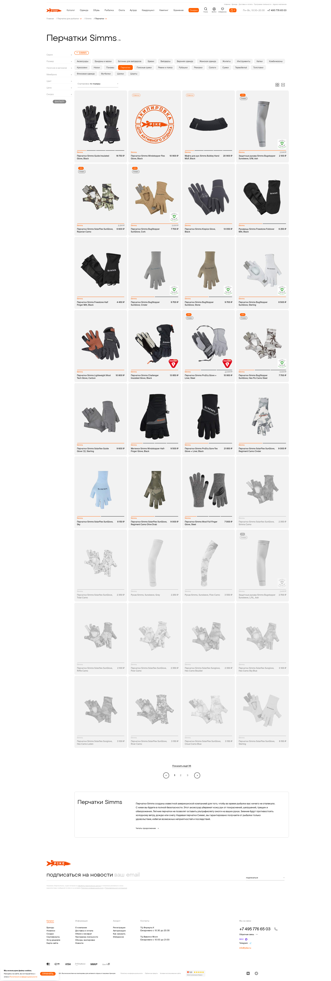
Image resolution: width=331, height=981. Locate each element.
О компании (81, 927)
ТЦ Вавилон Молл (149, 937)
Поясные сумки (144, 67)
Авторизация (119, 931)
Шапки (120, 74)
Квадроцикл (148, 10)
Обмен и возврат (83, 934)
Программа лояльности (262, 4)
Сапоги (212, 67)
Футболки (106, 74)
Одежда (84, 10)
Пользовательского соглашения (116, 888)
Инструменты (243, 61)
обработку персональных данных (89, 885)
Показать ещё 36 (181, 766)
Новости (79, 943)
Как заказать (119, 934)
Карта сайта (52, 943)
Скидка (243, 98)
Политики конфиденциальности (92, 888)
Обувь (96, 10)
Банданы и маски (103, 61)
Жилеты (227, 61)
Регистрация (119, 927)
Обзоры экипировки (85, 940)
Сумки (226, 67)
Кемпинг (163, 10)
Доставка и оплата (246, 4)
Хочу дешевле (53, 940)
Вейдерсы (165, 61)
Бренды (234, 4)
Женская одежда (208, 61)
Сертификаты (53, 937)
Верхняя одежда (185, 61)
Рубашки (183, 67)
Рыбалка (109, 10)
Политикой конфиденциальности (23, 977)
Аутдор (133, 10)
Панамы (110, 67)
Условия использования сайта (170, 973)
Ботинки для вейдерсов (129, 61)
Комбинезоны (276, 61)
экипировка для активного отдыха (89, 973)
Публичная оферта (151, 973)
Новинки (227, 4)
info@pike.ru (245, 948)
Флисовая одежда (86, 74)
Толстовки (258, 67)
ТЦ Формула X (147, 927)
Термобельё (241, 67)
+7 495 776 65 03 (277, 10)
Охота (122, 10)
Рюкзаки (198, 67)
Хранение (178, 10)
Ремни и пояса (165, 67)
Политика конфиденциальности (132, 973)
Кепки (260, 61)
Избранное (118, 937)
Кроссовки (82, 67)
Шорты (133, 74)
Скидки (194, 10)
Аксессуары (82, 61)
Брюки (151, 61)
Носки (97, 67)
